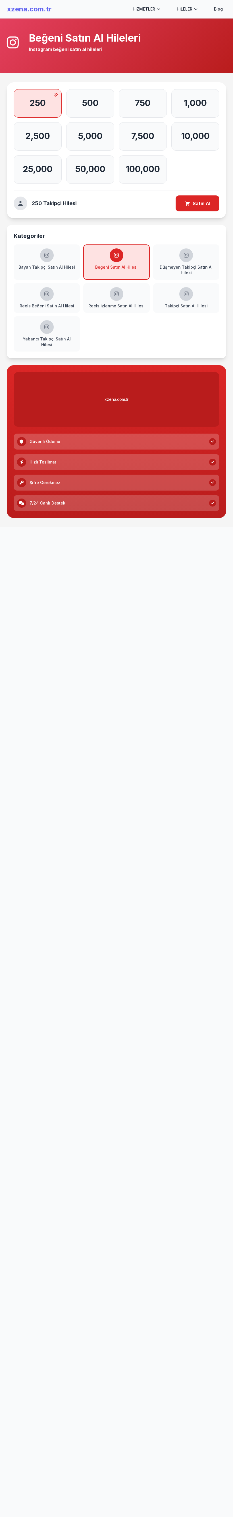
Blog (218, 9)
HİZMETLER (144, 9)
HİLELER (184, 9)
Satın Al (201, 203)
